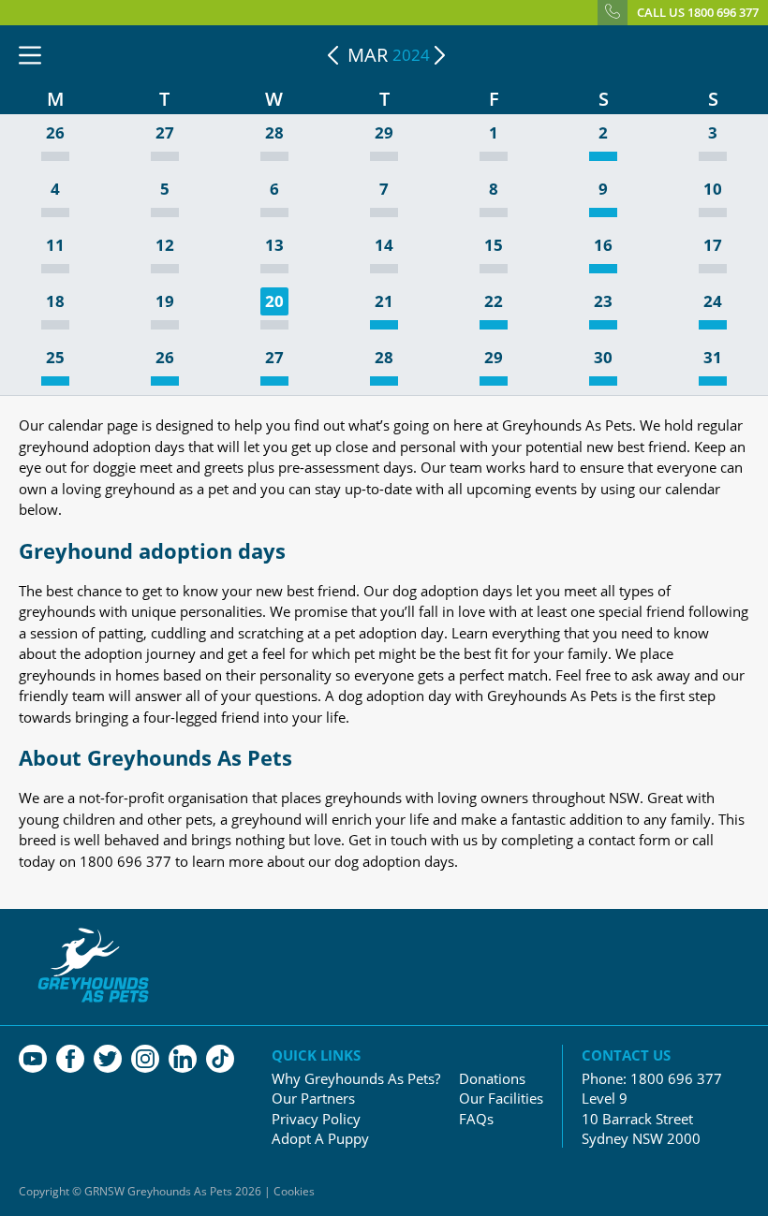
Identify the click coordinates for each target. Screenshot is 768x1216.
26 (55, 133)
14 (384, 246)
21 (384, 302)
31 (712, 358)
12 (164, 246)
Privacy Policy (316, 1119)
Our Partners (313, 1098)
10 (712, 189)
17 (712, 246)
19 (164, 302)
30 (603, 358)
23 (603, 302)
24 (712, 302)
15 (493, 246)
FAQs (476, 1119)
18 (55, 302)
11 (55, 246)
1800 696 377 (676, 1078)
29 (384, 133)
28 (274, 133)
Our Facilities (501, 1098)
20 (274, 301)
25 (55, 358)
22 (493, 302)
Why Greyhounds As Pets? (356, 1079)
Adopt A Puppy (320, 1139)
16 (603, 246)
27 (164, 133)
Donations (492, 1079)
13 (274, 246)
